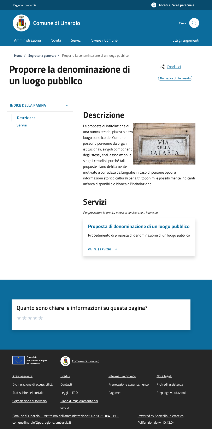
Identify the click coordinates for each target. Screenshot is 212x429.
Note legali (164, 376)
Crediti (65, 376)
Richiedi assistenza (170, 384)
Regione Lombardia (24, 5)
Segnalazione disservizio (29, 400)
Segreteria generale (42, 55)
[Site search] (194, 23)
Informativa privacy (122, 376)
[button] (172, 5)
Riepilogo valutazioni (171, 392)
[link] (103, 249)
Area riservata (22, 376)
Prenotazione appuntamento (128, 384)
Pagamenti (116, 392)
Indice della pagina (28, 105)
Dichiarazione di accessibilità (32, 384)
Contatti (66, 384)
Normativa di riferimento (175, 77)
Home (18, 55)
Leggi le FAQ (69, 392)
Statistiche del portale (27, 392)
